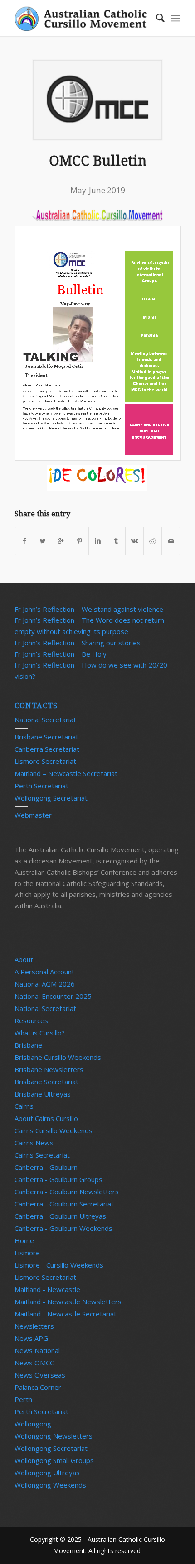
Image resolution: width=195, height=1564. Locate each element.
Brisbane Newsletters (49, 1069)
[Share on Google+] (61, 540)
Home (24, 1240)
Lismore (27, 1252)
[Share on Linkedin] (98, 540)
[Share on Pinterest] (79, 540)
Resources (31, 1020)
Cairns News (34, 1142)
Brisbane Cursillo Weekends (58, 1057)
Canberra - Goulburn (46, 1167)
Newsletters (34, 1325)
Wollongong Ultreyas (47, 1472)
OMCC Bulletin (97, 161)
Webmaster (33, 815)
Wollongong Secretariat (51, 797)
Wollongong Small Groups (54, 1460)
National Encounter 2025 (53, 996)
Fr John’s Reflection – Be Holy (61, 653)
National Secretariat (45, 719)
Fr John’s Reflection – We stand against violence (89, 609)
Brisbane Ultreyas (43, 1093)
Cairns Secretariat (42, 1154)
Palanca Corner (38, 1387)
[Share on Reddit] (152, 540)
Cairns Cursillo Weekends (54, 1130)
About (24, 959)
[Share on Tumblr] (116, 540)
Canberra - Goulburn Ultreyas (60, 1216)
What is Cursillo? (40, 1032)
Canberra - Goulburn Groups (58, 1179)
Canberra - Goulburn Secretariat (64, 1203)
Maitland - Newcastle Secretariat (66, 1313)
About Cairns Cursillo (46, 1118)
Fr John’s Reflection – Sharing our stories (78, 642)
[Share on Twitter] (43, 540)
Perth (23, 1399)
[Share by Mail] (171, 540)
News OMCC (34, 1362)
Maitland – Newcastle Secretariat (66, 773)
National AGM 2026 (45, 983)
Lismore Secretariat (45, 761)
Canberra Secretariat (47, 748)
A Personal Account (44, 971)
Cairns (24, 1106)
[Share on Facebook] (24, 540)
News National (37, 1350)
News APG (31, 1338)
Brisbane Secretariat (46, 736)
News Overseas (40, 1374)
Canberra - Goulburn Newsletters (67, 1191)
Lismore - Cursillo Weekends (59, 1264)
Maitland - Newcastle (47, 1289)
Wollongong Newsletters (54, 1435)
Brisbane (28, 1044)
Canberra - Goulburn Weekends (63, 1228)
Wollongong (33, 1423)
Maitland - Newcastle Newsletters (68, 1301)
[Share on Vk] (134, 540)
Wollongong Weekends (50, 1484)
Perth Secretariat (41, 785)
